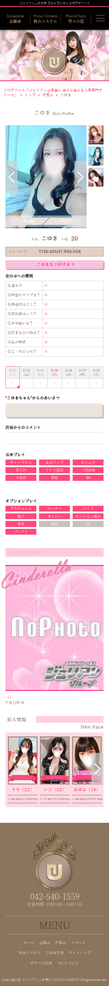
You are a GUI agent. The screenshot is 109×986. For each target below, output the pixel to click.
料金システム (29, 952)
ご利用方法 (54, 952)
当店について (68, 963)
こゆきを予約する (54, 264)
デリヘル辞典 (41, 963)
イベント (78, 942)
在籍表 (47, 95)
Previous (11, 177)
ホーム (28, 942)
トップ (30, 95)
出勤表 (44, 942)
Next (80, 177)
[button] (100, 18)
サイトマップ (80, 952)
